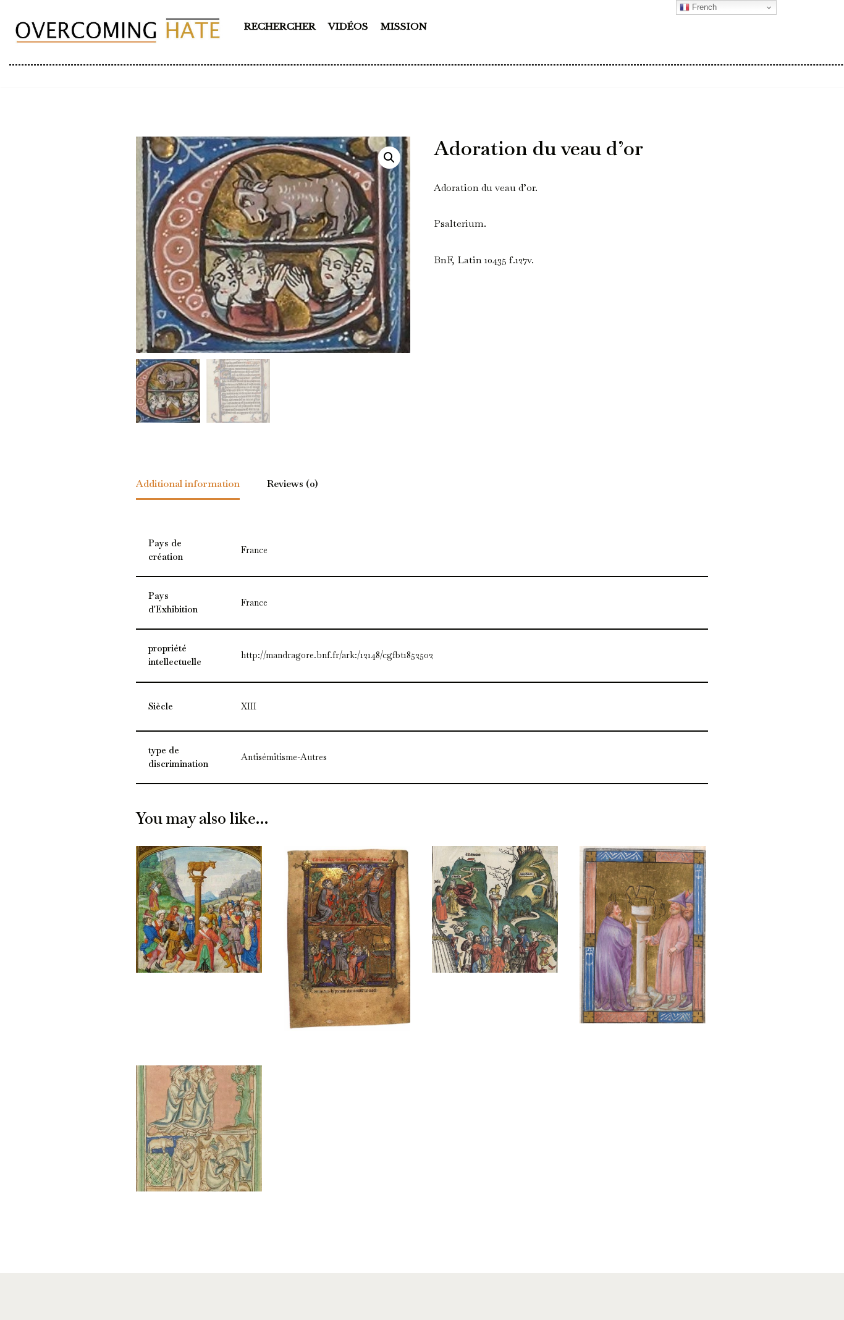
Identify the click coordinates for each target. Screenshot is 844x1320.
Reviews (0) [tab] (292, 483)
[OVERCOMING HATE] (117, 29)
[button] (389, 157)
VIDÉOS (348, 26)
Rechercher (280, 26)
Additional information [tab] (188, 483)
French (703, 7)
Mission (404, 26)
